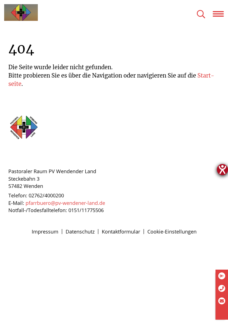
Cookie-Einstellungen (172, 231)
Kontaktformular (121, 231)
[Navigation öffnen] (220, 14)
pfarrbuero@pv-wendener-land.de (65, 203)
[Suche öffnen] (201, 14)
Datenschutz (80, 231)
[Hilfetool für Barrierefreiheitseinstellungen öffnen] (222, 169)
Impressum (45, 231)
